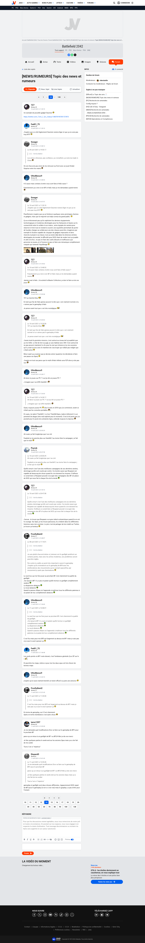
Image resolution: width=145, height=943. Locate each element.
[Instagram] (45, 915)
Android (60, 8)
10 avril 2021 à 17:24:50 (38, 393)
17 (62, 802)
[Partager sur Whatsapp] (72, 55)
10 (25, 802)
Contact (27, 927)
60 (44, 807)
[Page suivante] (54, 798)
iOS (54, 8)
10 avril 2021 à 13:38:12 (38, 146)
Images (88, 62)
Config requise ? (92, 104)
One (43, 8)
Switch (49, 8)
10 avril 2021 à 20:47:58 (38, 452)
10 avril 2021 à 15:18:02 (38, 264)
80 (55, 807)
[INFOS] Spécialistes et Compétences (99, 119)
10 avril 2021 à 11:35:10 (38, 128)
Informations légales (48, 927)
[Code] (47, 839)
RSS (84, 930)
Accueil (24, 40)
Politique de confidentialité (91, 927)
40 (33, 807)
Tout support (59, 50)
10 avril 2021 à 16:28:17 (38, 374)
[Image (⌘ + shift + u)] (58, 839)
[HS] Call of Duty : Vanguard (96, 107)
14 (51, 97)
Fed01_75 (35, 124)
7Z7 (32, 105)
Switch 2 (33, 8)
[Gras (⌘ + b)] (24, 839)
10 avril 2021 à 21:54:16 (38, 490)
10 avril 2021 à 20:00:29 (38, 430)
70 (49, 807)
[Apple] (102, 915)
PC (13, 8)
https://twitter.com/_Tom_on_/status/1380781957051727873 (46, 117)
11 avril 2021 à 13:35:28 (38, 726)
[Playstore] (96, 915)
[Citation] (44, 839)
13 (41, 802)
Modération (76, 927)
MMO (66, 8)
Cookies (107, 927)
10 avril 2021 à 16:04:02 (38, 320)
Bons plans (47, 3)
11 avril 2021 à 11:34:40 (38, 604)
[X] (40, 915)
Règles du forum (112, 84)
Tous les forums (42, 40)
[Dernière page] (59, 798)
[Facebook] (34, 915)
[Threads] (67, 915)
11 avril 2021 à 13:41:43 (38, 758)
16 (57, 802)
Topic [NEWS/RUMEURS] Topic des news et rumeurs (78, 40)
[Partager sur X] (75, 55)
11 (30, 802)
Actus (45, 62)
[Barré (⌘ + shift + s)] (33, 839)
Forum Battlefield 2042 (55, 40)
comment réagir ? (46, 818)
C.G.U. (60, 927)
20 (78, 802)
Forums (90, 3)
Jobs (90, 930)
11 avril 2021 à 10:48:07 (38, 538)
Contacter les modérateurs (95, 84)
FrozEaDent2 (36, 534)
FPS (76, 8)
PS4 (39, 8)
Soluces (103, 62)
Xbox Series (24, 8)
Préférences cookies (62, 930)
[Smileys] (55, 839)
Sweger (34, 142)
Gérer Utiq (116, 927)
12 (36, 802)
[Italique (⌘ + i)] (27, 839)
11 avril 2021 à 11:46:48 (38, 652)
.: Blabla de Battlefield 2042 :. (96, 113)
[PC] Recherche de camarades (96, 101)
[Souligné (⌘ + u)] (30, 839)
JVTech (59, 3)
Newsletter (76, 930)
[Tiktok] (61, 915)
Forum (117, 62)
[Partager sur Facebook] (69, 55)
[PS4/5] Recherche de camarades (97, 116)
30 (28, 807)
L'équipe (35, 927)
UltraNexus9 (36, 176)
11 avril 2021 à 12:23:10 (38, 677)
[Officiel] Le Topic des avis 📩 (96, 94)
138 (59, 97)
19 (73, 802)
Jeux (21, 3)
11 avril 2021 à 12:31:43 (38, 692)
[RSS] (56, 915)
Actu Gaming (32, 3)
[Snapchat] (72, 915)
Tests (59, 62)
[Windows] (107, 915)
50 (39, 807)
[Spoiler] (50, 839)
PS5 (16, 8)
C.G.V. (67, 927)
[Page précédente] (49, 798)
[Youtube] (50, 915)
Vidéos (80, 3)
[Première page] (44, 798)
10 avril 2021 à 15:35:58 (38, 294)
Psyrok (34, 448)
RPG (71, 8)
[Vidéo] (61, 839)
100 (65, 807)
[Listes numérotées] (41, 839)
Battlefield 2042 (32, 40)
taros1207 (35, 722)
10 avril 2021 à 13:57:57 (38, 201)
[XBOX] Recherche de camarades (97, 110)
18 (68, 802)
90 (60, 807)
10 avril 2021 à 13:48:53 (38, 180)
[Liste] (38, 839)
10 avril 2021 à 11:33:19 (38, 109)
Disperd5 (35, 754)
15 (52, 802)
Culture (69, 3)
